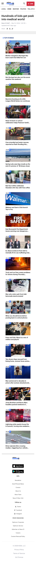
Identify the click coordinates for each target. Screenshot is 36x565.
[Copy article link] (12, 29)
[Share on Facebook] (7, 29)
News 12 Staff (5, 23)
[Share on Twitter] (10, 29)
